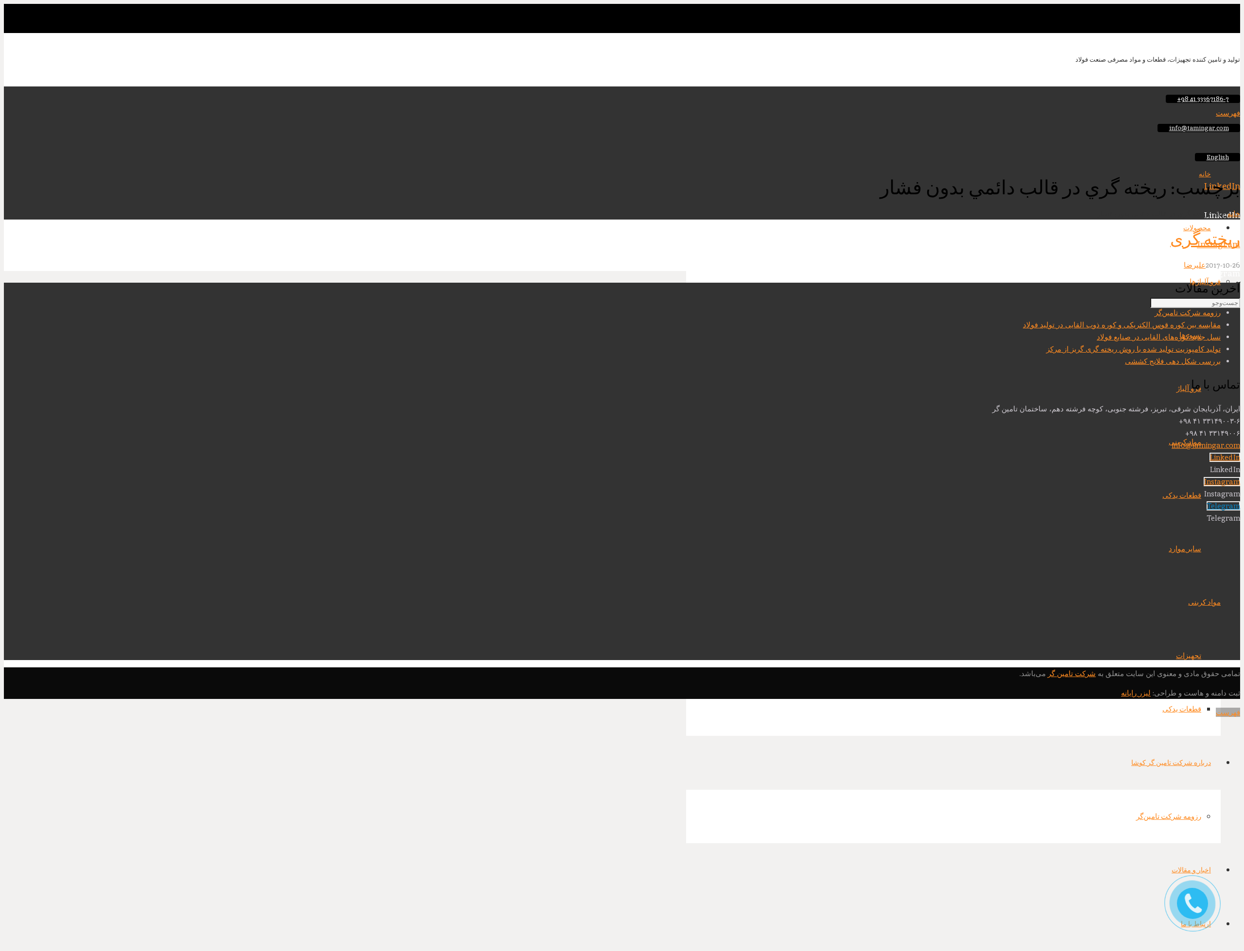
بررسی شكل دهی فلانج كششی (1173, 361)
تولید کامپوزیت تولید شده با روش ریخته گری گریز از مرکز (1133, 349)
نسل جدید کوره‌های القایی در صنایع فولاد (1159, 336)
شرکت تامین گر (1072, 673)
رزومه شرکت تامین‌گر (1188, 312)
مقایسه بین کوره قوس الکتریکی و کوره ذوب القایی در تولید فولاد (1122, 324)
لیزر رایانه (1136, 692)
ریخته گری (1205, 239)
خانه (1233, 213)
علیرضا (1195, 265)
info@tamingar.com (1206, 445)
